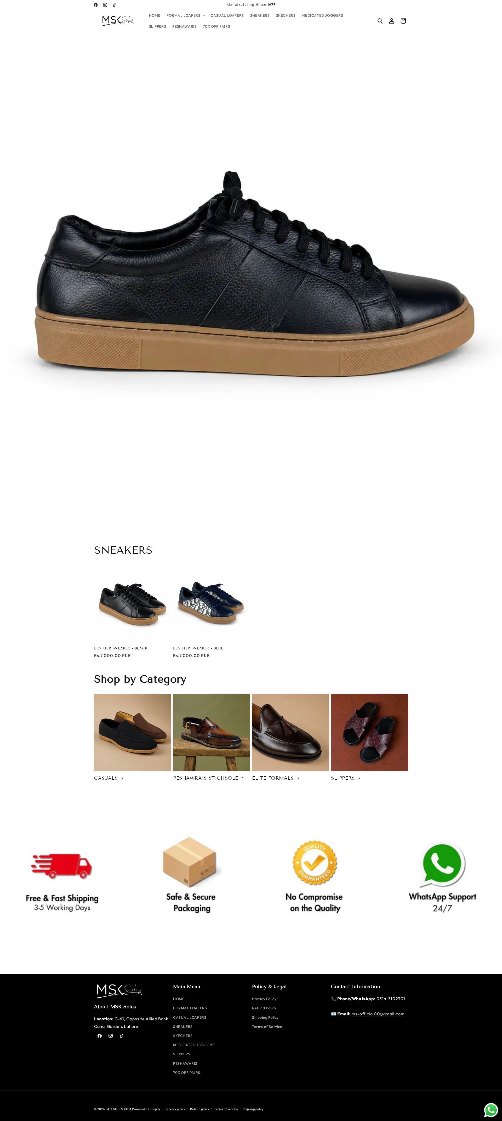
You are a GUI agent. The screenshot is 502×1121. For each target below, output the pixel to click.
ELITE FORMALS (273, 778)
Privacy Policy (264, 999)
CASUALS (106, 778)
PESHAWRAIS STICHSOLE (205, 778)
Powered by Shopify (146, 1109)
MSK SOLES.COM (118, 1109)
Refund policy (199, 1109)
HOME (178, 999)
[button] (185, 15)
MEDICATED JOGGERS (193, 1045)
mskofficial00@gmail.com (377, 1013)
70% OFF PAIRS (186, 1072)
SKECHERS (183, 1035)
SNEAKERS (183, 1026)
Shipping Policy (265, 1017)
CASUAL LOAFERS (189, 1017)
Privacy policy (175, 1109)
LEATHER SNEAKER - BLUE (198, 648)
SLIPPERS (343, 778)
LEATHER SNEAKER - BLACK (120, 648)
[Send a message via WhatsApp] (491, 1110)
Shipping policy (253, 1109)
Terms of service (226, 1109)
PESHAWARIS (185, 1063)
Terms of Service (267, 1026)
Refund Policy (264, 1008)
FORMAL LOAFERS (190, 1008)
